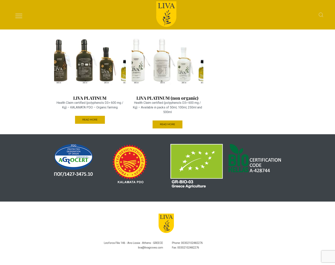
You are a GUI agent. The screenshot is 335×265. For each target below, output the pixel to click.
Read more (90, 119)
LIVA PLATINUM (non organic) (167, 98)
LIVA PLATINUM (89, 98)
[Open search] (321, 15)
